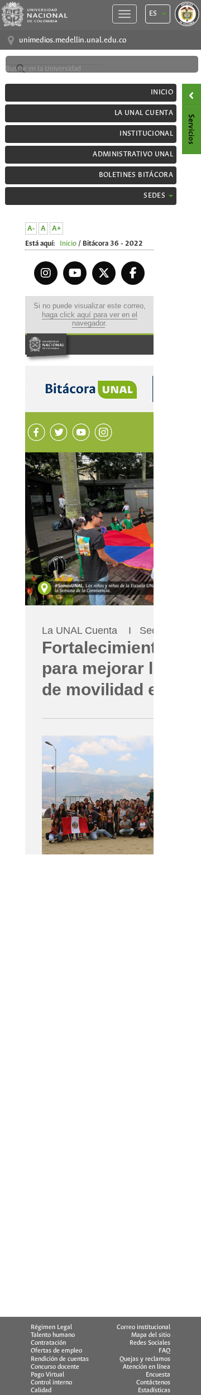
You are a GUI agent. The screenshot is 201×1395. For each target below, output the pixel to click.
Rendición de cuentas (60, 1359)
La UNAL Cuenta (143, 113)
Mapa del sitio (150, 1335)
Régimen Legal (51, 1327)
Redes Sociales (150, 1343)
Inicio (162, 92)
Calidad (41, 1390)
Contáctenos (153, 1382)
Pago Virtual (47, 1375)
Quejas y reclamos (144, 1359)
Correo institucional (143, 1327)
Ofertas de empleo (56, 1351)
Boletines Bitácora (136, 175)
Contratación (48, 1343)
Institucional (146, 134)
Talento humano (53, 1335)
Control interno (51, 1382)
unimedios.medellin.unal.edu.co (72, 40)
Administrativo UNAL (133, 154)
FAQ (164, 1351)
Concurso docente (55, 1367)
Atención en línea (146, 1367)
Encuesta (158, 1375)
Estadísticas (154, 1390)
